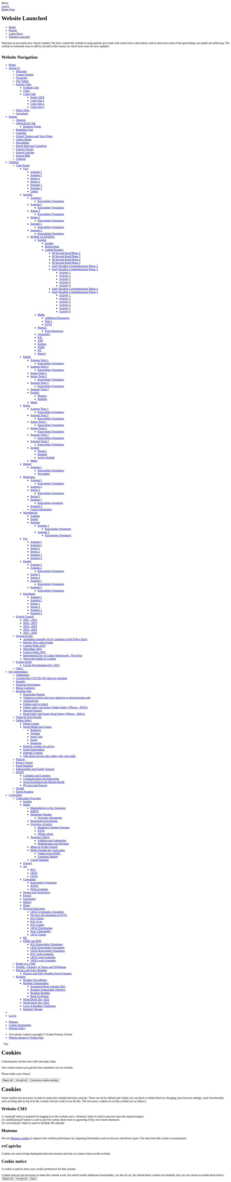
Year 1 (48, 321)
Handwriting (52, 246)
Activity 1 (65, 272)
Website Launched (19, 36)
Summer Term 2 (39, 389)
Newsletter (44, 473)
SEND (20, 772)
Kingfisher (29, 593)
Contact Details (24, 74)
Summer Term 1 (39, 382)
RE (25, 937)
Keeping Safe (23, 691)
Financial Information (28, 684)
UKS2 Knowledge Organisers (47, 950)
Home (12, 27)
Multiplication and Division (53, 843)
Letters (34, 191)
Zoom (33, 739)
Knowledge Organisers (51, 201)
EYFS (48, 324)
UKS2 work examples (43, 960)
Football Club (31, 87)
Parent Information (33, 749)
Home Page (8, 9)
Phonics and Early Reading (31, 970)
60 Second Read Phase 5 (66, 262)
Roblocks (35, 730)
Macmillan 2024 (32, 648)
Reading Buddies (40, 992)
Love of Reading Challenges (39, 1005)
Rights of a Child (25, 963)
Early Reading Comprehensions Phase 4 (75, 288)
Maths (41, 314)
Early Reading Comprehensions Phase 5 (75, 292)
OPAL (19, 668)
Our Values (22, 81)
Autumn (35, 515)
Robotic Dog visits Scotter (38, 642)
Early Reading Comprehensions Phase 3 (75, 269)
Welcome (21, 71)
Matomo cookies (19, 1138)
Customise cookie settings (44, 1080)
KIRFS (34, 811)
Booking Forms (32, 126)
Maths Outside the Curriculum (47, 850)
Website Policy (17, 1028)
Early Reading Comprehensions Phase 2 (75, 266)
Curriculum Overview (28, 798)
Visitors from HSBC (49, 853)
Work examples (39, 889)
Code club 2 (37, 103)
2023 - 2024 (30, 626)
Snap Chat (36, 736)
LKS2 (33, 872)
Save (33, 1178)
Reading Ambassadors (36, 983)
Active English (46, 457)
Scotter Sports (24, 661)
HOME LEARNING (42, 236)
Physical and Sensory (35, 785)
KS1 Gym (36, 921)
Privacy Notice (24, 762)
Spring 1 (35, 178)
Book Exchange (39, 996)
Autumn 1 (36, 171)
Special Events (24, 636)
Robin (26, 405)
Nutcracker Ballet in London (39, 658)
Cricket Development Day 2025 (41, 665)
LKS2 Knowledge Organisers (47, 947)
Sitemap (13, 1021)
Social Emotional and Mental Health (43, 782)
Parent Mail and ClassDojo (31, 145)
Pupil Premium (24, 765)
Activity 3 (65, 279)
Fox (25, 538)
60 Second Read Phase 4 (66, 259)
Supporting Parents (34, 694)
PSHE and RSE (32, 941)
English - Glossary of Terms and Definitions (41, 967)
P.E (39, 350)
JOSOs (34, 885)
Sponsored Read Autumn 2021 (48, 986)
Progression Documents (43, 820)
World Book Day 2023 (36, 1002)
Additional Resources (57, 317)
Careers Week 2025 (34, 645)
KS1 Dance (37, 918)
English (42, 240)
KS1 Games (37, 924)
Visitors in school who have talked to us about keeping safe (56, 697)
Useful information (41, 509)
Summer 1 (36, 184)
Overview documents (50, 817)
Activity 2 (65, 275)
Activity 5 (65, 285)
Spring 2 (35, 181)
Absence (21, 120)
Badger (27, 464)
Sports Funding (24, 791)
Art (25, 866)
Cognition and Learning (36, 775)
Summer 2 (36, 188)
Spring (34, 519)
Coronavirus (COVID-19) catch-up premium (41, 678)
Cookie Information (20, 1025)
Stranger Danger (32, 710)
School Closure (24, 149)
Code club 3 (37, 107)
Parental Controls (33, 752)
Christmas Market (48, 856)
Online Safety (24, 720)
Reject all (8, 1080)
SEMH (20, 788)
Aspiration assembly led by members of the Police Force (55, 639)
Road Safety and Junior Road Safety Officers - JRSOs (54, 713)
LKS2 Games (38, 934)
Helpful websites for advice (38, 746)
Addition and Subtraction (52, 840)
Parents (13, 30)
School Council (25, 616)
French (27, 895)
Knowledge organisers (50, 502)
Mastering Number (41, 814)
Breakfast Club (24, 129)
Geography (44, 334)
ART (40, 340)
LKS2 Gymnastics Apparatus (47, 911)
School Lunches (25, 152)
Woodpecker (30, 512)
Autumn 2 (36, 175)
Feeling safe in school (35, 704)
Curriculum (15, 795)
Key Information (18, 671)
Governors (22, 113)
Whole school (45, 833)
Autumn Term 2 (39, 366)
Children (14, 162)
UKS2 (34, 876)
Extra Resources (54, 330)
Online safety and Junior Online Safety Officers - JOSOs (55, 707)
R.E (40, 337)
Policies (20, 759)
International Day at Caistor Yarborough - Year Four (52, 655)
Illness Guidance (25, 687)
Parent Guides (31, 723)
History (42, 353)
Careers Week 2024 (34, 652)
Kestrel (27, 561)
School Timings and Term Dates (34, 136)
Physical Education (34, 908)
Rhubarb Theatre (32, 1009)
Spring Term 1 (38, 373)
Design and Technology (36, 892)
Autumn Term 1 (39, 360)
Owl (25, 168)
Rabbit (27, 356)
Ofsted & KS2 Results (28, 717)
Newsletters (22, 142)
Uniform (21, 158)
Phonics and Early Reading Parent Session (47, 973)
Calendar (21, 132)
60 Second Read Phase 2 (66, 253)
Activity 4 (65, 282)
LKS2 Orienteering (41, 928)
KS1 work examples (42, 954)
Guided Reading (54, 249)
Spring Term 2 (38, 376)
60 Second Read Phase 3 (66, 256)
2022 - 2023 (30, 623)
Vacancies (21, 77)
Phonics (42, 327)
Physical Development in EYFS (48, 915)
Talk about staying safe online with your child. (49, 756)
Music (26, 905)
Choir (26, 90)
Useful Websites (39, 859)
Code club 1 (37, 100)
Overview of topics (41, 824)
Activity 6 (65, 311)
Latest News (16, 33)
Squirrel (27, 194)
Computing (29, 879)
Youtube (35, 733)
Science (42, 343)
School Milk (23, 155)
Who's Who (22, 110)
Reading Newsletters (35, 980)
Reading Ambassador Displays (47, 989)
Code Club (29, 94)
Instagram (36, 743)
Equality (20, 681)
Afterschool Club (26, 123)
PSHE (41, 347)
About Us (14, 68)
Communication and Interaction (41, 778)
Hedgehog (29, 476)
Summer (35, 522)
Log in (5, 6)
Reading (42, 399)
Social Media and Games (37, 726)
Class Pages (22, 165)
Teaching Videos (39, 837)
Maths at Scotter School (43, 846)
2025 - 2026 (30, 632)
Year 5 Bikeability (40, 931)
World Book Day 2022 (36, 999)
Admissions (22, 674)
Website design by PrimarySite (26, 1037)
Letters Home (23, 139)
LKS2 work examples (42, 957)
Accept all (21, 1080)
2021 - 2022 (30, 619)
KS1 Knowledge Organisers (46, 944)
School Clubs (23, 84)
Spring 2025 (37, 97)
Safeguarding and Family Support (35, 769)
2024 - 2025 (30, 629)
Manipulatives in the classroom (48, 808)
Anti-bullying (30, 700)
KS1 (33, 869)
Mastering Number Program (53, 827)
